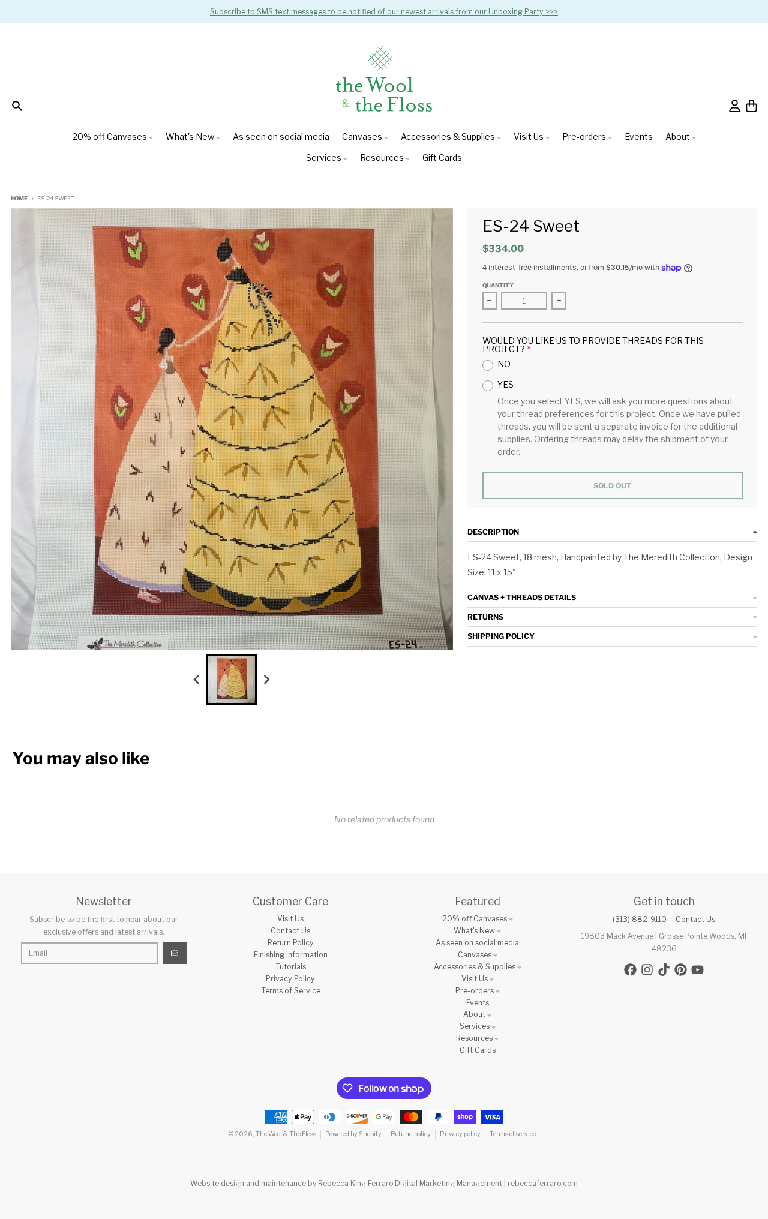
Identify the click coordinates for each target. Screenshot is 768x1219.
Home (19, 198)
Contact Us (695, 919)
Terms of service (513, 1134)
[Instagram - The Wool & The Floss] (647, 969)
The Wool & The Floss (286, 1134)
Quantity (498, 285)
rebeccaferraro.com (543, 1183)
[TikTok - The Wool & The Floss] (664, 969)
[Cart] (751, 106)
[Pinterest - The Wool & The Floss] (680, 969)
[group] (231, 679)
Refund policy (411, 1134)
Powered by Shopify (353, 1134)
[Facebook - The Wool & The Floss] (630, 969)
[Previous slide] (197, 679)
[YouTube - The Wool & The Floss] (697, 969)
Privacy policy (460, 1134)
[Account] (734, 106)
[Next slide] (266, 679)
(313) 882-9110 (640, 919)
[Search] (17, 106)
